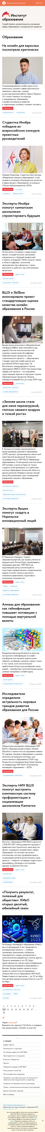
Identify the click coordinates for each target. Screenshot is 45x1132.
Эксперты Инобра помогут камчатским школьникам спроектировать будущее (21, 209)
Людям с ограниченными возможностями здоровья (21, 1087)
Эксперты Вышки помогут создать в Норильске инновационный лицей (19, 514)
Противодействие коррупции (14, 1074)
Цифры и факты (8, 1045)
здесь (35, 1118)
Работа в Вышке (8, 1094)
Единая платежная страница (13, 1091)
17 (32, 1009)
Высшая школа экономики (16, 3)
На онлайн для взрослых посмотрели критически (20, 47)
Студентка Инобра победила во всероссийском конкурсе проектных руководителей (21, 130)
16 (28, 1009)
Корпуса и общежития (11, 1059)
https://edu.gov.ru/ (10, 1109)
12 (12, 1009)
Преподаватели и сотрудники (14, 1056)
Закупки (6, 1063)
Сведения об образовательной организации (19, 1083)
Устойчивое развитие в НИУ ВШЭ (15, 1052)
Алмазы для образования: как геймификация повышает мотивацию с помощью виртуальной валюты (21, 612)
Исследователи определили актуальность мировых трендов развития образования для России (20, 701)
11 (8, 1009)
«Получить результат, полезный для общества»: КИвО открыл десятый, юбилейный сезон (18, 900)
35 (4, 1013)
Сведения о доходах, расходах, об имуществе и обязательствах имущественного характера (20, 1079)
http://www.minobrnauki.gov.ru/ (14, 1105)
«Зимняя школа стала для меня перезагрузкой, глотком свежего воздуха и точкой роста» (21, 407)
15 (24, 1009)
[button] (17, 1038)
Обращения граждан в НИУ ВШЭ (14, 1067)
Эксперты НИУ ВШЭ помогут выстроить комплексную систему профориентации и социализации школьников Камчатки (18, 795)
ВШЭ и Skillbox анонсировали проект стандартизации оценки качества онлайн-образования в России (20, 300)
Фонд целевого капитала (12, 1070)
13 (16, 1009)
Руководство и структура (12, 1048)
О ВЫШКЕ (7, 1041)
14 (20, 1009)
